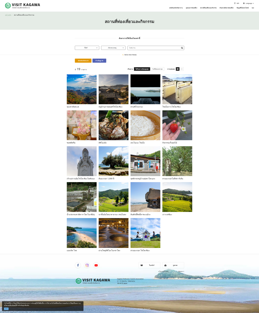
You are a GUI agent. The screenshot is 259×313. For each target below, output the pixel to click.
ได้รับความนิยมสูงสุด (142, 69)
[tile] (177, 69)
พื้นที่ (85, 48)
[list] (182, 69)
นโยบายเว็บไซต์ (163, 271)
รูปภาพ (175, 265)
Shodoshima (82, 61)
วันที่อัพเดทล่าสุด (157, 69)
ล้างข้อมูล (99, 61)
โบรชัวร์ (151, 265)
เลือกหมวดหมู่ (112, 48)
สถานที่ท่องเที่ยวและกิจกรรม (24, 15)
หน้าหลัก (8, 15)
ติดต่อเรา (181, 271)
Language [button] (249, 3)
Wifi (238, 3)
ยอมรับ (6, 308)
